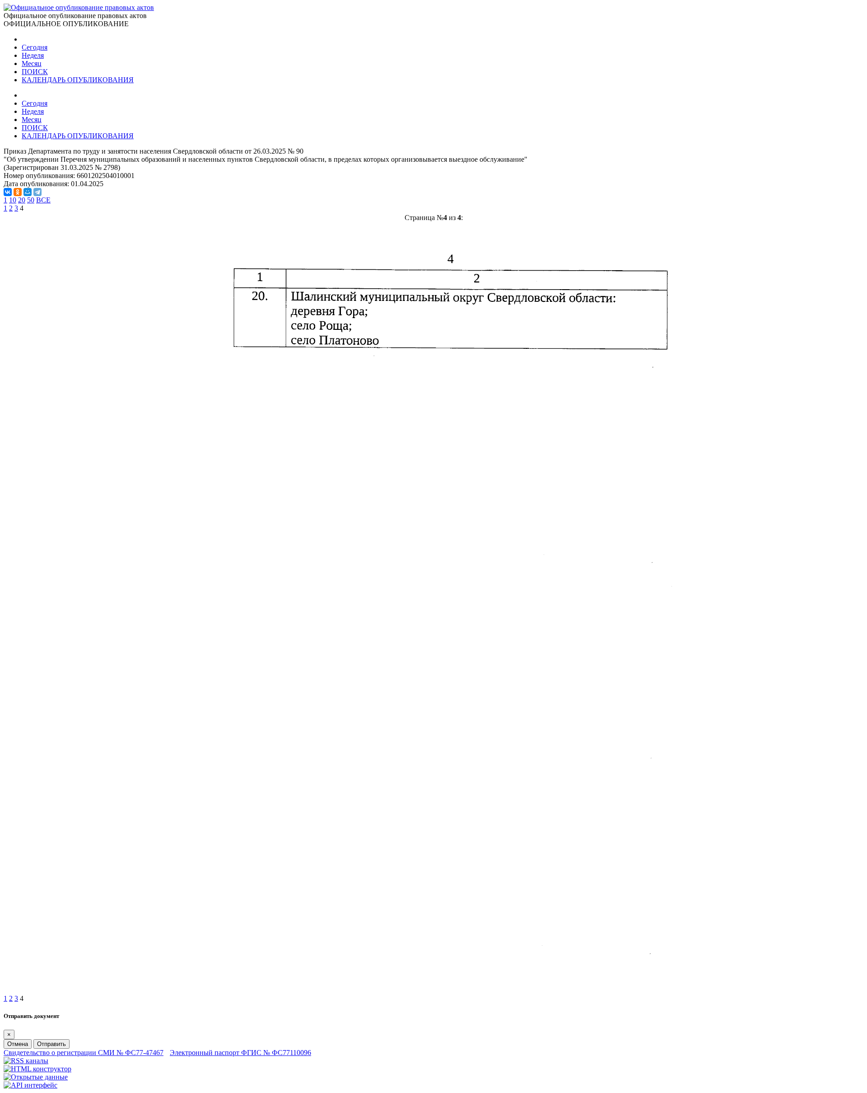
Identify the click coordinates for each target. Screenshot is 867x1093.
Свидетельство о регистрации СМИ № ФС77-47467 (83, 1052)
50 (30, 200)
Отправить (51, 1044)
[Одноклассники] (18, 192)
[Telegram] (37, 192)
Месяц (32, 63)
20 (21, 200)
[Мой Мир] (27, 192)
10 (12, 200)
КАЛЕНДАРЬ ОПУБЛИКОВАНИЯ (78, 80)
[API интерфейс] (30, 1085)
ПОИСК (35, 71)
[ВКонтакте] (8, 192)
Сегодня (34, 47)
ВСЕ (43, 200)
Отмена (17, 1044)
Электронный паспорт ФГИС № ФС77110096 (240, 1052)
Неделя (33, 55)
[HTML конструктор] (37, 1069)
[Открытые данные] (36, 1077)
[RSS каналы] (26, 1061)
